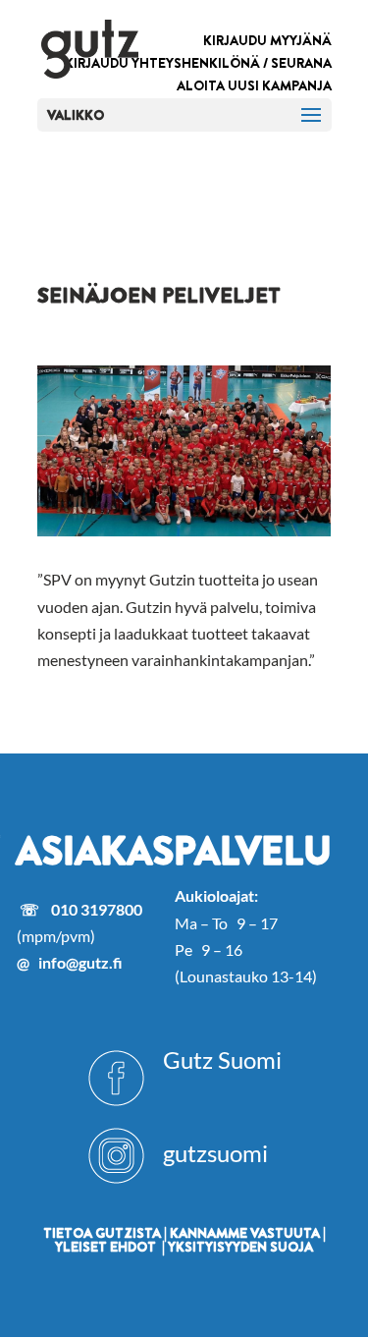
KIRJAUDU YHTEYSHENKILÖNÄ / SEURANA (198, 63)
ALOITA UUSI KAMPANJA (254, 85)
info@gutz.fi (80, 962)
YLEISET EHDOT (105, 1246)
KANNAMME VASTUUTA (245, 1233)
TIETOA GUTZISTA (102, 1233)
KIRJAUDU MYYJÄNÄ (267, 40)
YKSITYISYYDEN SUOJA (240, 1246)
